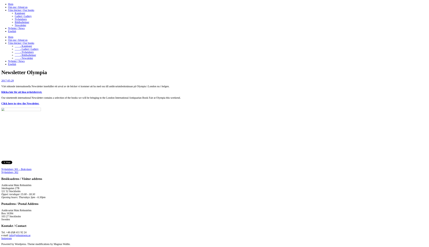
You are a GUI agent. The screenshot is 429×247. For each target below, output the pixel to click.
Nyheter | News (16, 28)
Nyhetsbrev (21, 19)
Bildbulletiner (22, 22)
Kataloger (20, 13)
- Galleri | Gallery (27, 49)
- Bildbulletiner (25, 55)
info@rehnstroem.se (19, 235)
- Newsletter (24, 58)
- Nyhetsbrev (24, 52)
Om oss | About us (17, 7)
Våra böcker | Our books (21, 10)
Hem (10, 4)
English (12, 31)
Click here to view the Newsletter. (20, 103)
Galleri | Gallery (23, 16)
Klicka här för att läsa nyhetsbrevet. (21, 92)
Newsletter (20, 25)
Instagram (6, 238)
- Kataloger (23, 46)
